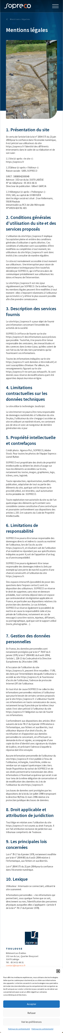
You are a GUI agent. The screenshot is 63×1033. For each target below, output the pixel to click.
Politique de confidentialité (19, 1029)
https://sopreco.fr (15, 146)
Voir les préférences (31, 1021)
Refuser (31, 1013)
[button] (58, 971)
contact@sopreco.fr (16, 965)
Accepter (31, 1004)
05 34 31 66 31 (17, 962)
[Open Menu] (55, 6)
